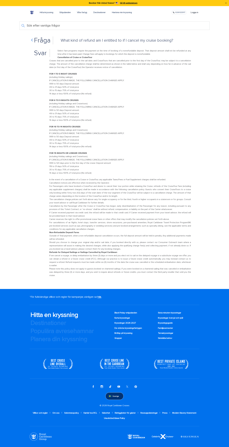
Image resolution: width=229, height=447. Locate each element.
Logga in (194, 12)
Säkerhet (106, 413)
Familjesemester (165, 328)
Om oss (56, 413)
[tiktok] (110, 386)
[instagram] (101, 386)
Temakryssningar (165, 333)
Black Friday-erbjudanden (125, 312)
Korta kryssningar (122, 318)
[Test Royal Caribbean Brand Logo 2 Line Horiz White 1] (136, 436)
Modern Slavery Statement (184, 413)
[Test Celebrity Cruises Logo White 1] (162, 436)
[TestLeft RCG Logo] (41, 436)
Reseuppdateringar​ (149, 413)
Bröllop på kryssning (123, 333)
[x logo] (127, 386)
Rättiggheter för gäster (125, 413)
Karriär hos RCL (90, 413)
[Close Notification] (226, 3)
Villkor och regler (40, 413)
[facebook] (93, 386)
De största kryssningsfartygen (128, 328)
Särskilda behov (165, 338)
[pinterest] (135, 386)
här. (99, 296)
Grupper (118, 338)
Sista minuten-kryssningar (169, 312)
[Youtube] (118, 386)
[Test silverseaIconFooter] (189, 436)
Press (165, 413)
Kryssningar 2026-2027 (125, 323)
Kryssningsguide (165, 323)
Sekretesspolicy (71, 413)
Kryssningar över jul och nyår (170, 318)
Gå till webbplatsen (128, 3)
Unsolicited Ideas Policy (114, 418)
